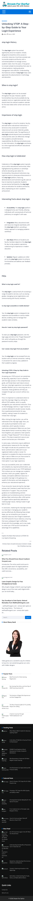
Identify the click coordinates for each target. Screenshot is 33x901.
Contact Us (4, 890)
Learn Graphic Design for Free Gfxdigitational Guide (12, 583)
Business (4, 21)
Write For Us (5, 893)
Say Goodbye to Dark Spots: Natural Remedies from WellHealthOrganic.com (15, 602)
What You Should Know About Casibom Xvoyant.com (16, 560)
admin (5, 34)
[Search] (29, 11)
